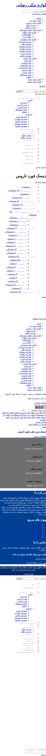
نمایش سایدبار (40, 403)
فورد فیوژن (26, 72)
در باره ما (37, 535)
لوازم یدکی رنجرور (33, 23)
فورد (30, 100)
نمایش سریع (41, 422)
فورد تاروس (26, 70)
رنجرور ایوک (31, 25)
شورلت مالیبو (25, 56)
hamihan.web (18, 574)
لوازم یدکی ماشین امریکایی (30, 30)
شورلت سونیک (25, 46)
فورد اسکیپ (26, 63)
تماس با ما (37, 532)
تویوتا (39, 18)
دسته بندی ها (41, 182)
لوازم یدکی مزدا (34, 79)
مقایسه (43, 420)
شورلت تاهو (26, 44)
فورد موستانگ (25, 75)
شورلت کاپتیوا (25, 49)
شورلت (29, 114)
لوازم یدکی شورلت (28, 39)
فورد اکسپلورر (25, 65)
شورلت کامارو (25, 51)
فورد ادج (27, 61)
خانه (44, 394)
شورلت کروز (26, 53)
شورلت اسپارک (25, 42)
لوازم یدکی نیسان (34, 82)
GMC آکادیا (26, 35)
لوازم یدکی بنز (35, 20)
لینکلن (28, 77)
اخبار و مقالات (35, 530)
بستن (44, 297)
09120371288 (28, 167)
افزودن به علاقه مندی (37, 424)
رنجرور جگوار (30, 28)
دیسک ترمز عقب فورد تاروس (32, 431)
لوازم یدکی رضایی (31, 5)
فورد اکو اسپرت (24, 68)
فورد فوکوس (26, 378)
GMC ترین (27, 37)
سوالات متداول (35, 537)
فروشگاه (37, 527)
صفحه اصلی (36, 525)
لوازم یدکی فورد (29, 58)
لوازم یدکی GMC (29, 32)
